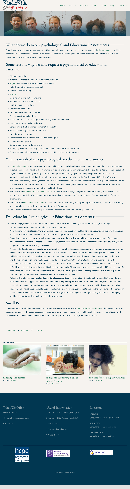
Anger (12, 83)
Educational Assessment (33, 202)
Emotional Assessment (19, 166)
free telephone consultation (89, 308)
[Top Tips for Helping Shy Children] (108, 360)
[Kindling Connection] (22, 360)
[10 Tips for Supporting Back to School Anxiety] (65, 360)
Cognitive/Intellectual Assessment (37, 191)
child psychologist (105, 50)
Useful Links (53, 423)
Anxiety (13, 94)
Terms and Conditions (57, 429)
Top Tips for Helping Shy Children (107, 377)
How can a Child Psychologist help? (63, 418)
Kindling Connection (14, 377)
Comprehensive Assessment (16, 418)
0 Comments (12, 380)
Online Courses (10, 412)
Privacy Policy (53, 435)
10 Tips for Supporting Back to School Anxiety (62, 379)
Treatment (8, 423)
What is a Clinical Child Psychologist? (63, 412)
